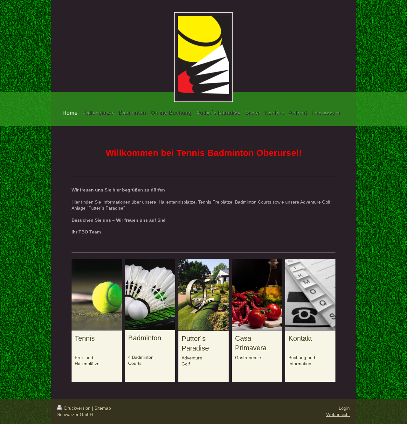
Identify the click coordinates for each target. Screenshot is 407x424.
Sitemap (102, 408)
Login (344, 408)
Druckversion (77, 408)
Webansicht (338, 414)
